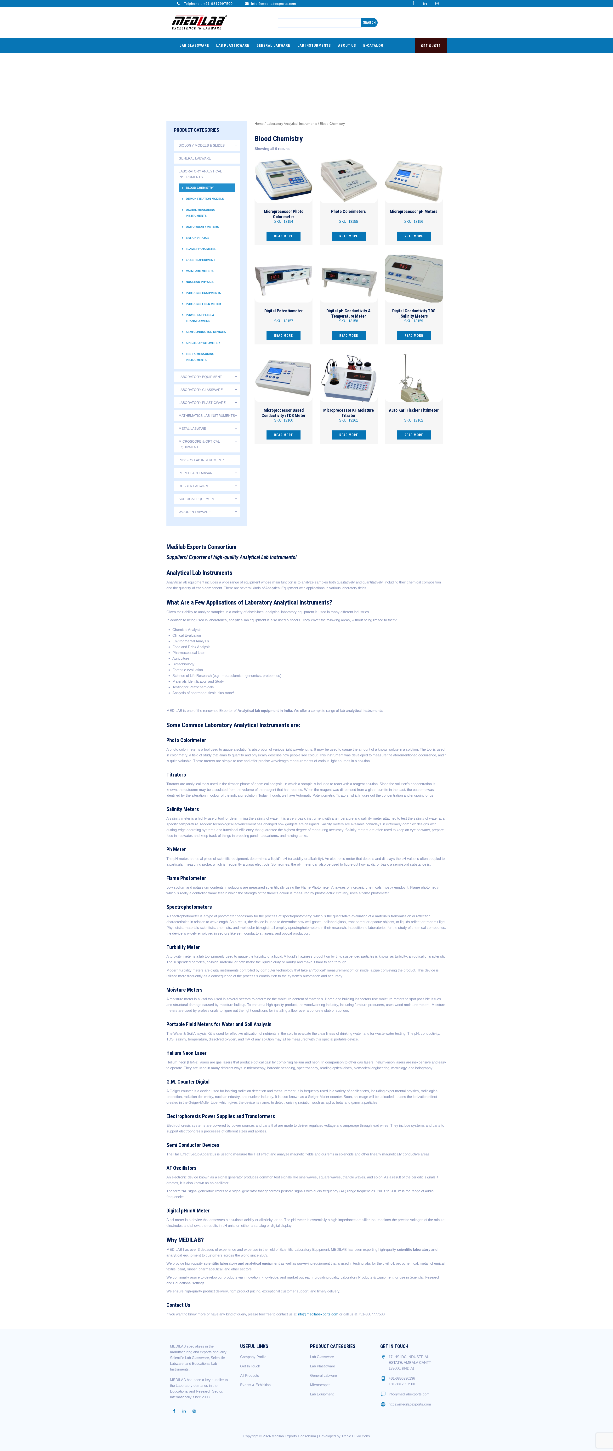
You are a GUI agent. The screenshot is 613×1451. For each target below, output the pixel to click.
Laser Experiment (200, 260)
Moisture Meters (200, 271)
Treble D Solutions (355, 1436)
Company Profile (253, 1357)
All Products (249, 1375)
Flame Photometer (201, 249)
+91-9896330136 (402, 1378)
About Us (347, 45)
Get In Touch (250, 1366)
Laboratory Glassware (201, 390)
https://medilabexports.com (410, 1404)
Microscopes (320, 1385)
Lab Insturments (314, 45)
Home (259, 124)
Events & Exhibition (255, 1385)
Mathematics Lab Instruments (207, 415)
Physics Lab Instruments (202, 460)
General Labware (273, 45)
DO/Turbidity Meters (202, 227)
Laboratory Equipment (200, 377)
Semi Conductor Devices (206, 332)
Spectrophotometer (203, 343)
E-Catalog (373, 45)
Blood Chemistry (200, 187)
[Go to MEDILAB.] (320, 75)
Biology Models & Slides (202, 145)
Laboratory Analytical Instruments (292, 124)
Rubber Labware (194, 486)
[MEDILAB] (199, 22)
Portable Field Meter (203, 304)
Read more (283, 236)
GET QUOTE (431, 46)
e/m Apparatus (197, 238)
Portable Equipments (203, 293)
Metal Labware (192, 428)
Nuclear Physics (200, 282)
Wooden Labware (195, 512)
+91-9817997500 (218, 4)
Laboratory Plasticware (202, 403)
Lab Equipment (322, 1394)
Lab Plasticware (232, 45)
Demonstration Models (205, 198)
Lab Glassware (194, 45)
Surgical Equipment (197, 499)
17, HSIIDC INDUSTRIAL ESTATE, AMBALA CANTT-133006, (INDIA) (410, 1362)
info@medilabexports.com (273, 4)
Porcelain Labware (197, 473)
